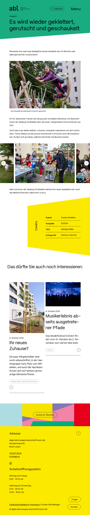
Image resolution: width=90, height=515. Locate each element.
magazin (13, 16)
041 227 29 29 (15, 453)
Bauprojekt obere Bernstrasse (24, 381)
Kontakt (74, 506)
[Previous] (3, 163)
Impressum (35, 504)
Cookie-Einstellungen (50, 504)
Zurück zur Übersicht (45, 414)
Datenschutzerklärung (19, 504)
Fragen (74, 499)
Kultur (50, 349)
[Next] (86, 163)
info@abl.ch (14, 456)
